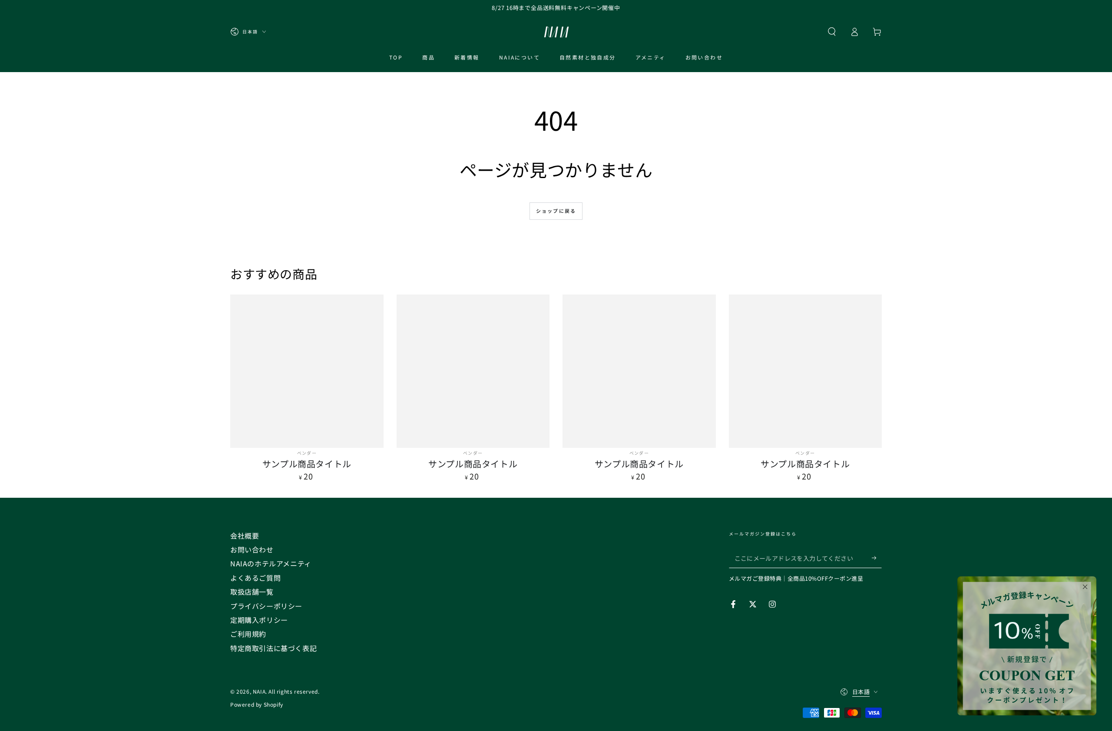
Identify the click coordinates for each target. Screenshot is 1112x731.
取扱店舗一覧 (252, 591)
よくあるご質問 (255, 577)
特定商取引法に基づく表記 (273, 648)
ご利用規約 (248, 633)
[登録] (877, 558)
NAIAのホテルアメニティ (270, 563)
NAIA (259, 691)
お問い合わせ (252, 549)
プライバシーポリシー (266, 606)
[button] (832, 31)
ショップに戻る (556, 210)
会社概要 (244, 535)
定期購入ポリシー (259, 620)
